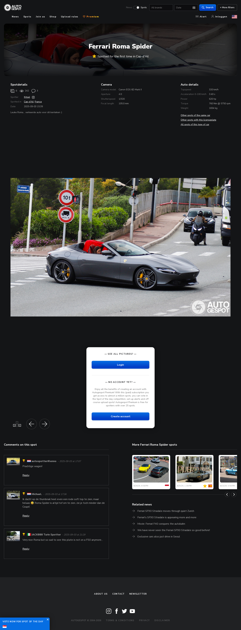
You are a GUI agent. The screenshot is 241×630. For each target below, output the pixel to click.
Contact (118, 593)
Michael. (37, 494)
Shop (53, 16)
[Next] (234, 494)
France (38, 101)
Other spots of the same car (195, 115)
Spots (144, 7)
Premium (92, 16)
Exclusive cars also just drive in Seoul (158, 536)
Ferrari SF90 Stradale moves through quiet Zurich (165, 511)
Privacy (144, 620)
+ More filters (227, 7)
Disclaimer (162, 620)
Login (120, 364)
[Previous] (227, 494)
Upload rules (69, 16)
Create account (120, 416)
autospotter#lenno (44, 461)
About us (101, 593)
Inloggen (221, 16)
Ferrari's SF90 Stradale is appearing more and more (166, 517)
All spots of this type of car (195, 124)
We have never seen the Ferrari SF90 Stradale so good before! (173, 530)
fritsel (27, 97)
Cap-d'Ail (29, 101)
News (129, 7)
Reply (25, 475)
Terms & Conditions (120, 620)
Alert (203, 16)
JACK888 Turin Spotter (46, 535)
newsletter (138, 593)
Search (209, 7)
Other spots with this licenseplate (198, 119)
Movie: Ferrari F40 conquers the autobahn (161, 524)
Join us (40, 16)
